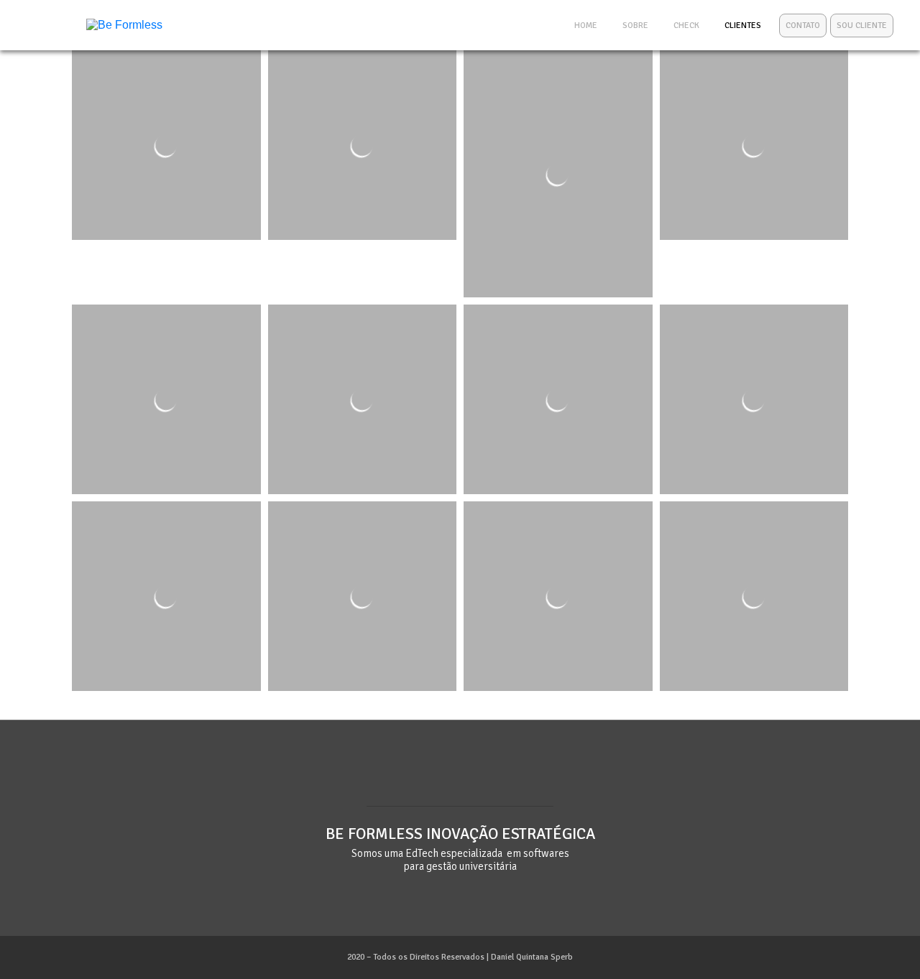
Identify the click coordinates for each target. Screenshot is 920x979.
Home (585, 25)
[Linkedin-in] (460, 780)
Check (686, 25)
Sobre (635, 25)
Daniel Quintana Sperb (532, 957)
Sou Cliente (862, 25)
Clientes (742, 25)
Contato (803, 25)
